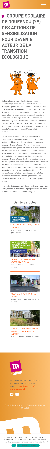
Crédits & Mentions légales (14, 405)
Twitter (11, 394)
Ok (14, 445)
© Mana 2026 (25, 408)
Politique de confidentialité (36, 405)
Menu (43, 5)
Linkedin (17, 394)
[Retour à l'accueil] (6, 4)
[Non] (47, 441)
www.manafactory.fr (17, 389)
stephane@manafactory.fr (25, 386)
